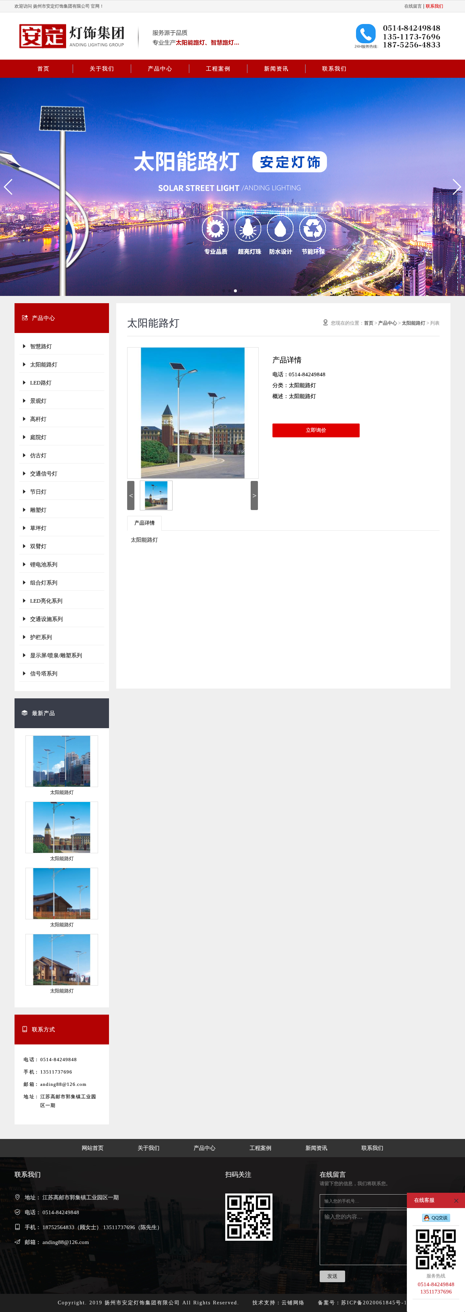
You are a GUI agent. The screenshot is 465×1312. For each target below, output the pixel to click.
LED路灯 (39, 383)
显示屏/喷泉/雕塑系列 (54, 655)
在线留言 (413, 6)
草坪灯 (36, 528)
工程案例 (218, 69)
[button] (8, 187)
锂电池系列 (42, 564)
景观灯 (36, 401)
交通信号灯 (42, 474)
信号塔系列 (42, 674)
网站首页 (93, 1148)
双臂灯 (36, 546)
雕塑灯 (36, 510)
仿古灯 (36, 455)
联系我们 (334, 69)
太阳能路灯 (42, 365)
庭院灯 (36, 437)
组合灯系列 (42, 583)
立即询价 (316, 430)
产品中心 (160, 69)
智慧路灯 (39, 346)
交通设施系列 (45, 619)
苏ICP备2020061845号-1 (374, 1302)
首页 (43, 69)
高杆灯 (36, 419)
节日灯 (36, 492)
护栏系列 (39, 637)
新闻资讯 (276, 69)
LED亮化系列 (44, 601)
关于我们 (102, 69)
